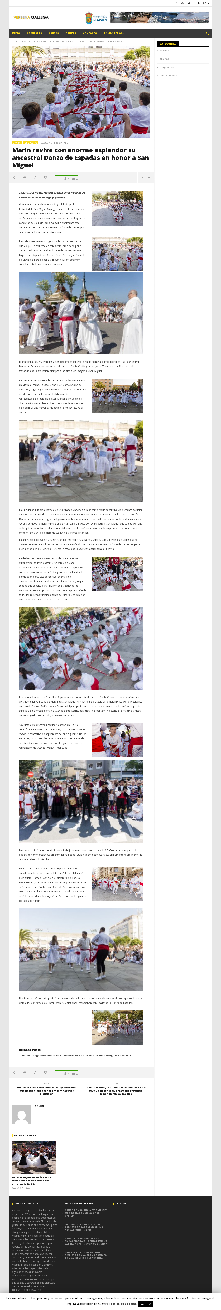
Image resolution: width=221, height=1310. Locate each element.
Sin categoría (169, 75)
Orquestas (34, 33)
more (144, 177)
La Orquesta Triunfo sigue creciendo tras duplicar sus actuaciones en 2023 (84, 1227)
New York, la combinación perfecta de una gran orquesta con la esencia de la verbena (86, 1255)
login (205, 3)
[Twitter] (189, 3)
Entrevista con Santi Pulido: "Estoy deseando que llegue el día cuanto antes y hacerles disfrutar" (46, 1089)
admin (59, 143)
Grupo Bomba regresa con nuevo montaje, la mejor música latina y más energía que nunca (86, 1241)
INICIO (16, 33)
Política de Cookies (122, 1304)
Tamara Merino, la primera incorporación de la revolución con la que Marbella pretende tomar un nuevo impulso (115, 1089)
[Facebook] (176, 3)
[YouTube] (182, 3)
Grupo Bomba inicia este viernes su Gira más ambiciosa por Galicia (86, 1213)
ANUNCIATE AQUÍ (114, 33)
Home (15, 41)
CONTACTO (90, 33)
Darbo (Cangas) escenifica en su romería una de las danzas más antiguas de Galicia (76, 1055)
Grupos (54, 33)
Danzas (71, 33)
